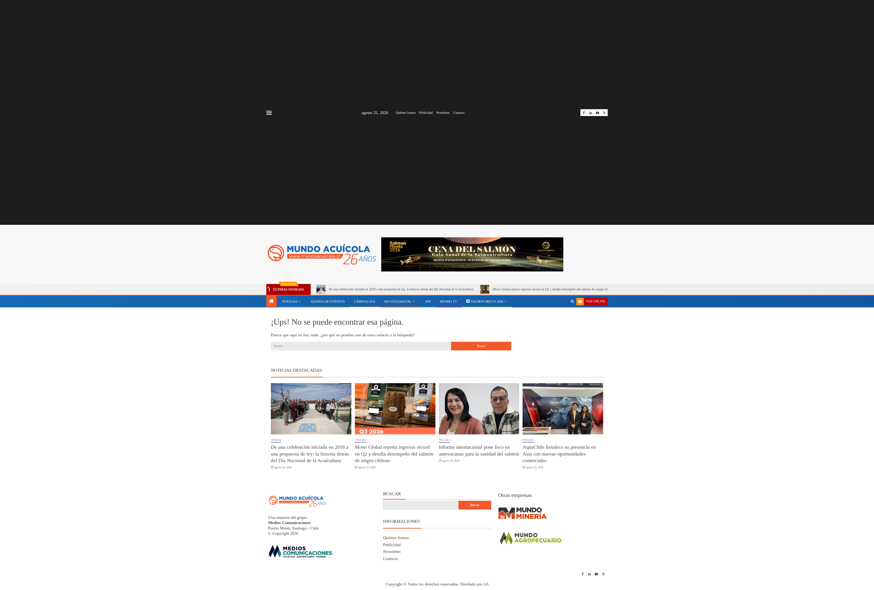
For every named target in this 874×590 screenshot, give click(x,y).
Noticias (289, 301)
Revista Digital (398, 301)
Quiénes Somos (406, 112)
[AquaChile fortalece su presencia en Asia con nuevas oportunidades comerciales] (563, 408)
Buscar (392, 493)
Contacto (459, 112)
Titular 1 (360, 440)
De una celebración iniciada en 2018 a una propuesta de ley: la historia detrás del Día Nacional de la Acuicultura (401, 289)
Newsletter (443, 112)
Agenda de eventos (328, 301)
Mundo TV (448, 301)
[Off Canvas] (269, 113)
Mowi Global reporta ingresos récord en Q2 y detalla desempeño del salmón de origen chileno (553, 289)
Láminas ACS (364, 301)
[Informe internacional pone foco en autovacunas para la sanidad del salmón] (479, 408)
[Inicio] (271, 301)
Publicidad (426, 112)
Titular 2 (528, 440)
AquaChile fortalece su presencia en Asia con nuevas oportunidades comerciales (559, 453)
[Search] (572, 301)
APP (428, 301)
